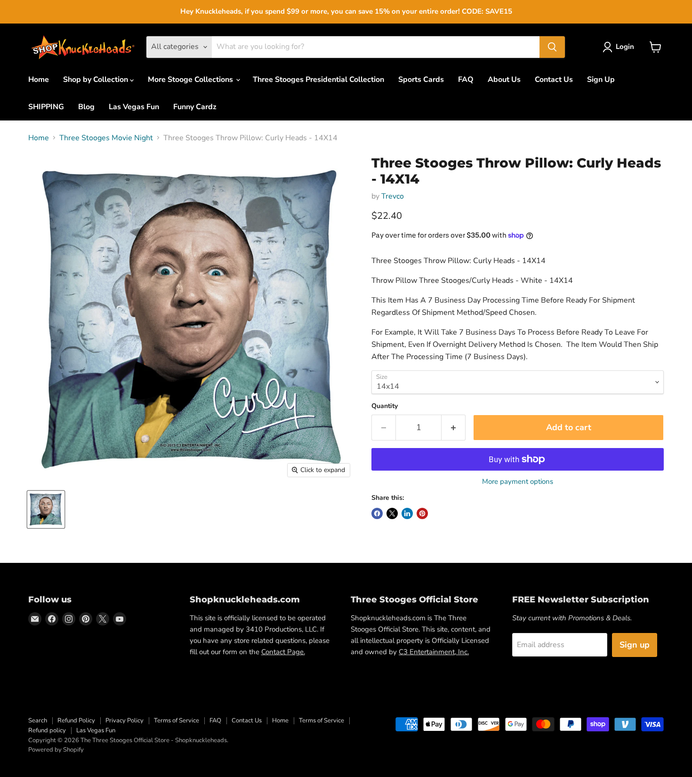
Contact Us (554, 79)
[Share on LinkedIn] (407, 513)
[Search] (552, 47)
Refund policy (47, 730)
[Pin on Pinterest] (422, 513)
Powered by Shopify (56, 749)
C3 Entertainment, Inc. (434, 652)
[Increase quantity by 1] (454, 428)
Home (38, 79)
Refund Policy (76, 720)
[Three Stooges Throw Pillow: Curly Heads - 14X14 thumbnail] (45, 509)
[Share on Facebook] (377, 513)
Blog (86, 107)
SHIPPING (46, 107)
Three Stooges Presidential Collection (318, 79)
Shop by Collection (96, 79)
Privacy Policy (124, 720)
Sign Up (601, 79)
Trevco (392, 196)
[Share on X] (392, 513)
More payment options (517, 482)
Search (37, 720)
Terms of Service (176, 720)
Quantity (384, 406)
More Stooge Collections (191, 79)
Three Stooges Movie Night (106, 138)
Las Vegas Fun (134, 107)
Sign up (635, 644)
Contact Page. (283, 652)
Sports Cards (421, 79)
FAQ (466, 79)
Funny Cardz (195, 107)
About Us (504, 79)
